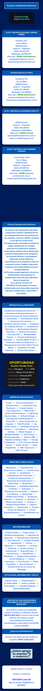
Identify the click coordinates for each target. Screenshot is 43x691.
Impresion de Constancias (28, 538)
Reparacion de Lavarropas (16, 491)
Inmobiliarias (25, 473)
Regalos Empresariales (16, 505)
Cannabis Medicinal (27, 586)
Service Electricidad (26, 350)
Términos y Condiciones (21, 674)
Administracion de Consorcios (20, 476)
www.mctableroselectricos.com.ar (21, 136)
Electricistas (12, 319)
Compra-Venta (28, 532)
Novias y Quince (27, 548)
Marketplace (11, 468)
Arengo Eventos (26, 408)
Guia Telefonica (13, 540)
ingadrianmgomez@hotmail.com (21, 62)
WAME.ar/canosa (26, 173)
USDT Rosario (22, 450)
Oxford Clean (29, 434)
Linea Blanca (20, 429)
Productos (21, 546)
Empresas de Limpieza (13, 470)
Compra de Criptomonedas (19, 478)
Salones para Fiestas (14, 502)
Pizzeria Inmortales (12, 437)
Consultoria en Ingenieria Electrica (19, 313)
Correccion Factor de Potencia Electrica (21, 316)
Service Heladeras (16, 559)
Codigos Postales (31, 540)
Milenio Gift (29, 411)
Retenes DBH (29, 437)
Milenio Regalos (25, 432)
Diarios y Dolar (11, 581)
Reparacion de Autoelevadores (20, 481)
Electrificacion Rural (29, 319)
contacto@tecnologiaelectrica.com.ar (21, 100)
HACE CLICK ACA (12, 615)
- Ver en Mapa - (21, 43)
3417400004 (26, 92)
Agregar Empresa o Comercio (21, 669)
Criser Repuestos (13, 411)
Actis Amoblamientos (25, 403)
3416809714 (26, 171)
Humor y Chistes (29, 583)
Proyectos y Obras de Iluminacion (20, 342)
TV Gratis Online (11, 583)
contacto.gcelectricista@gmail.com (21, 178)
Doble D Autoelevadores (15, 413)
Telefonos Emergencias (14, 535)
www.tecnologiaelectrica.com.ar (21, 97)
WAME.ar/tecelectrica (26, 95)
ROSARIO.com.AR (21, 679)
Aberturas (31, 499)
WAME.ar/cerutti (26, 133)
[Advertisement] (20, 202)
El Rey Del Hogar (28, 416)
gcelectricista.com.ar (21, 176)
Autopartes (26, 489)
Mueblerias (26, 483)
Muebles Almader (12, 434)
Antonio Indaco (12, 405)
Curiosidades (9, 586)
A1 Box (9, 403)
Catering (30, 502)
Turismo (29, 543)
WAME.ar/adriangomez (26, 56)
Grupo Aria (10, 421)
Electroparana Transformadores (19, 419)
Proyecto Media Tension (26, 340)
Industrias (12, 548)
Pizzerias (19, 499)
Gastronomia (22, 507)
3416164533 (26, 130)
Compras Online (12, 532)
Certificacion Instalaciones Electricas (19, 311)
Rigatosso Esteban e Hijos (16, 440)
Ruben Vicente (22, 445)
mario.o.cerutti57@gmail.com (21, 138)
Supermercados (27, 468)
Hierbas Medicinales (21, 589)
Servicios (34, 546)
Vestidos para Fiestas (15, 497)
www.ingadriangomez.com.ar (21, 59)
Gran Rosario (23, 562)
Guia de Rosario (26, 564)
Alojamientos (10, 486)
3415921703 (26, 54)
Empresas (9, 546)
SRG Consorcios (27, 448)
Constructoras (12, 554)
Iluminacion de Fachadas (21, 321)
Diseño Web (13, 483)
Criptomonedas (27, 581)
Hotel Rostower (23, 424)
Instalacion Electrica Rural (15, 324)
